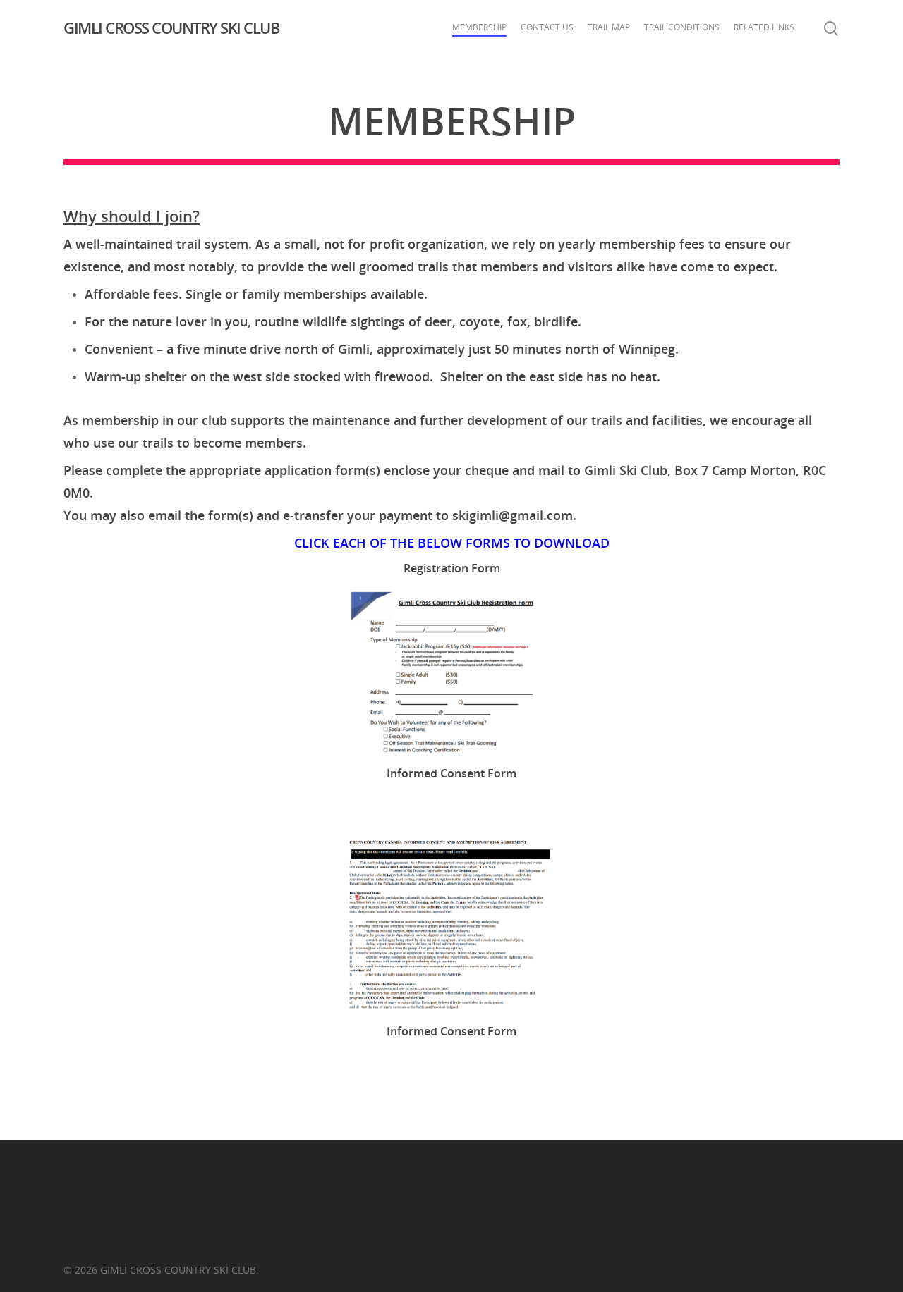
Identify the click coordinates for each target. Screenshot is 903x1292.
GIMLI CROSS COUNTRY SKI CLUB (171, 27)
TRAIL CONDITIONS (682, 27)
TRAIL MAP (609, 27)
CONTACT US (547, 27)
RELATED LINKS (764, 27)
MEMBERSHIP (479, 27)
